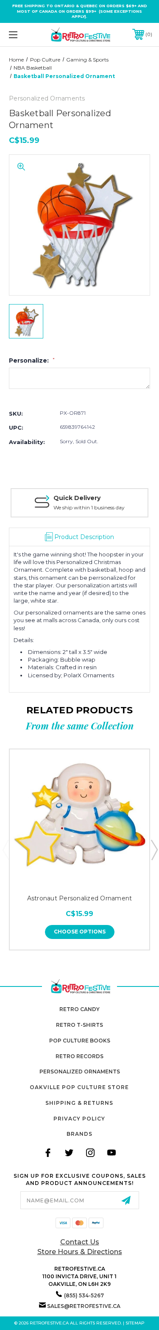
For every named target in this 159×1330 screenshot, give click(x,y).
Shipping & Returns (79, 1103)
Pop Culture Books (79, 1040)
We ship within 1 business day (89, 507)
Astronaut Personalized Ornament (79, 898)
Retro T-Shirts (79, 1025)
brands (79, 1134)
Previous (5, 849)
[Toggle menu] (23, 34)
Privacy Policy (79, 1118)
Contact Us (79, 1242)
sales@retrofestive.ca (83, 1306)
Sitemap (135, 1323)
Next (154, 849)
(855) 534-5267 (84, 1295)
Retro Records (79, 1056)
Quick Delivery (76, 498)
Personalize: (32, 360)
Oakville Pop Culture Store (79, 1087)
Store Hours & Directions (79, 1252)
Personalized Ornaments (79, 1071)
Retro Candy (79, 1009)
